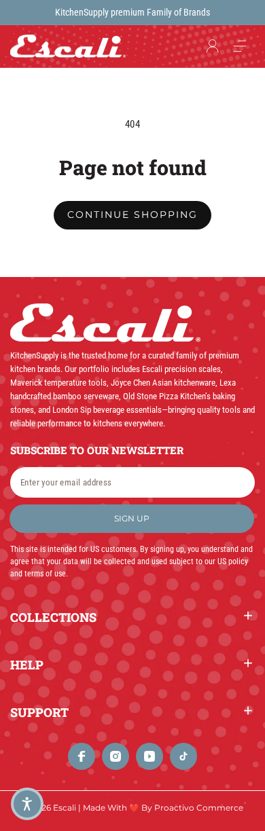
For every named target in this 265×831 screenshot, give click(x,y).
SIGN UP (131, 518)
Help (26, 665)
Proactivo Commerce (198, 807)
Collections (53, 617)
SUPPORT (39, 712)
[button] (240, 46)
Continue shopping (132, 214)
